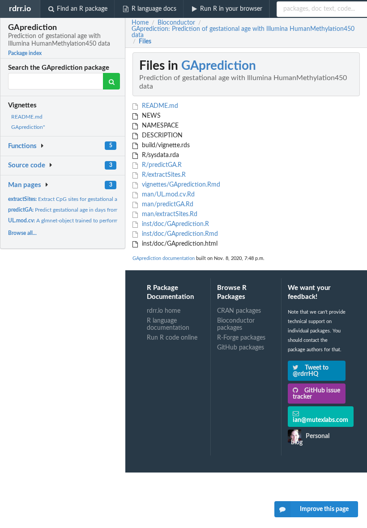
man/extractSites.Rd (168, 214)
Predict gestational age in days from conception (77, 210)
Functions (22, 146)
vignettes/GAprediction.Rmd (180, 185)
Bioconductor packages (236, 324)
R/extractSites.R (163, 175)
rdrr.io (20, 9)
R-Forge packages (241, 338)
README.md (27, 116)
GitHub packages (240, 348)
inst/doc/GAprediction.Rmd (179, 234)
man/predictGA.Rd (166, 204)
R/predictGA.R (161, 165)
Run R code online (172, 338)
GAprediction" (28, 127)
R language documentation (168, 324)
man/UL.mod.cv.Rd (167, 195)
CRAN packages (239, 311)
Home (140, 23)
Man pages (24, 185)
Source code (26, 165)
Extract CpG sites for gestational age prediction (78, 199)
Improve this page (324, 509)
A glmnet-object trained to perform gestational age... (83, 220)
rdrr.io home (163, 311)
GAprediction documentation (163, 258)
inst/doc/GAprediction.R (174, 224)
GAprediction (218, 66)
